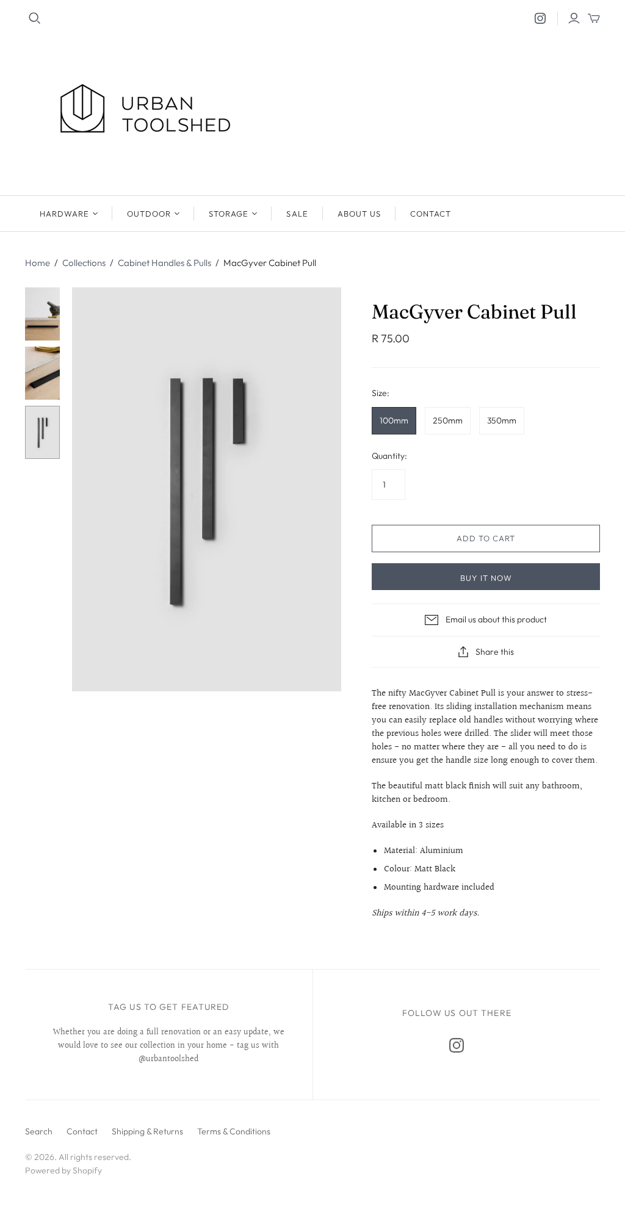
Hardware (64, 213)
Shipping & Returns (147, 1131)
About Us (359, 213)
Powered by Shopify (63, 1170)
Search (38, 1131)
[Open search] (35, 18)
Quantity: (389, 455)
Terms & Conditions (233, 1131)
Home (37, 262)
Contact (430, 213)
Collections (84, 262)
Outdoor (149, 213)
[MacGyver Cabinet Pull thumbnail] (42, 313)
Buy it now (486, 578)
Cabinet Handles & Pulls (164, 262)
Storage (228, 213)
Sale (297, 213)
